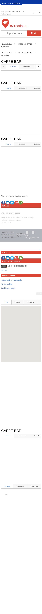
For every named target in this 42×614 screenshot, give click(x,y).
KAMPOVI (30, 302)
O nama (13, 66)
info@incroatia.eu (32, 238)
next (38, 66)
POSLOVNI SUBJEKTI (11, 3)
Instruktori (20, 486)
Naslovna (7, 44)
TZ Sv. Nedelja (6, 284)
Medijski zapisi (25, 44)
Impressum (20, 234)
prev (3, 66)
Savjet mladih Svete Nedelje (11, 280)
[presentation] (37, 293)
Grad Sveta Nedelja (8, 288)
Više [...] (4, 270)
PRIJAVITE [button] (7, 223)
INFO (6, 302)
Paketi (19, 236)
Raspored (34, 486)
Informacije (27, 66)
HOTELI (17, 302)
